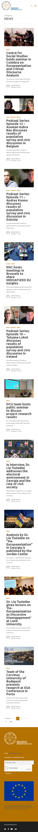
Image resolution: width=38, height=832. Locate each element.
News (8, 49)
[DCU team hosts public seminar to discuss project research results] (19, 388)
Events (8, 264)
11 (6, 721)
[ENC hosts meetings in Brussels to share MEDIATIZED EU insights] (19, 251)
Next (10, 721)
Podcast (13, 117)
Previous (8, 718)
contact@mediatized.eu (15, 753)
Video (18, 117)
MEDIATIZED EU (15, 85)
